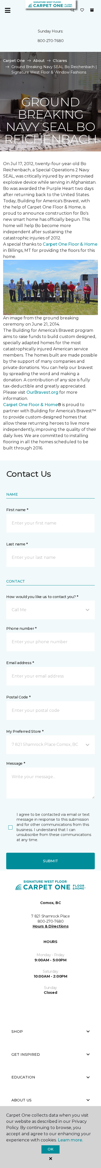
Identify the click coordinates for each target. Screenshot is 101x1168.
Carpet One (14, 60)
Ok (50, 1149)
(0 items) (92, 10)
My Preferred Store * (24, 731)
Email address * (20, 663)
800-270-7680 (51, 40)
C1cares (60, 60)
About (39, 60)
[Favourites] (82, 10)
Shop (17, 1031)
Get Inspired (25, 1054)
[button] (72, 10)
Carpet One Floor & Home (70, 244)
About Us (21, 1100)
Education (23, 1077)
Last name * (17, 544)
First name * (17, 510)
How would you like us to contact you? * (42, 597)
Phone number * (21, 628)
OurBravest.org (42, 392)
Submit (50, 861)
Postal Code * (18, 697)
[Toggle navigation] (7, 10)
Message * (15, 763)
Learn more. (70, 1140)
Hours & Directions (51, 926)
